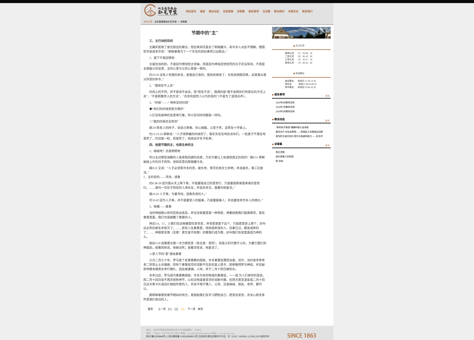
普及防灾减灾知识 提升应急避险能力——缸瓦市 (299, 136)
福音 (202, 11)
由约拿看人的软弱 (284, 156)
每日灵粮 (280, 152)
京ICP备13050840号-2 (156, 336)
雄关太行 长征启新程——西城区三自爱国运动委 (299, 132)
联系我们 (307, 11)
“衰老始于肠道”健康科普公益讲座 (292, 127)
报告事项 (253, 11)
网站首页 (191, 11)
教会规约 (279, 11)
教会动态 (214, 11)
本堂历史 (293, 11)
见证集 (266, 11)
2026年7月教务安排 (285, 107)
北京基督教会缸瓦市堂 (165, 22)
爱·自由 (279, 161)
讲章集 (241, 11)
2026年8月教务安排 (285, 102)
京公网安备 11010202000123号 (183, 336)
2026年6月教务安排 (285, 111)
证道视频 (228, 11)
